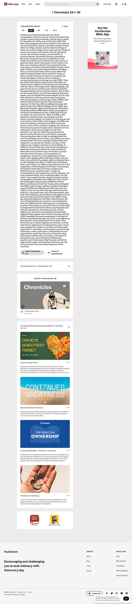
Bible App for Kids (54, 525)
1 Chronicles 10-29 (33, 311)
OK (126, 598)
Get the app (107, 4)
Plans (30, 4)
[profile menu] (124, 4)
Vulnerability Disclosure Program (14, 594)
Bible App (34, 525)
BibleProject (28, 314)
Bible (23, 4)
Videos (37, 4)
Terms (30, 592)
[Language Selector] (116, 4)
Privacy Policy (21, 592)
